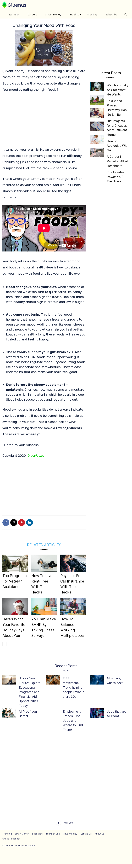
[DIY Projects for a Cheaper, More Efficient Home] (97, 113)
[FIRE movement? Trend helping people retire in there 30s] (53, 679)
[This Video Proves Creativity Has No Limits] (97, 100)
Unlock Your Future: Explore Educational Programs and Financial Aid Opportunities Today (29, 692)
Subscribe (111, 14)
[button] (125, 14)
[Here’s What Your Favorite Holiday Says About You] (15, 606)
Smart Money (53, 14)
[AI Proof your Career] (9, 713)
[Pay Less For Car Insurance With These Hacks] (73, 563)
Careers (32, 14)
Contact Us (86, 833)
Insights (74, 14)
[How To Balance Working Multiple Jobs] (73, 606)
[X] (13, 522)
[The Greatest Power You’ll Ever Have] (97, 152)
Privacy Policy (70, 833)
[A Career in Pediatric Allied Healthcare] (97, 139)
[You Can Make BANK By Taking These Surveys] (44, 606)
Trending (92, 14)
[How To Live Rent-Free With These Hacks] (44, 563)
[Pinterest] (21, 522)
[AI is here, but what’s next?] (97, 679)
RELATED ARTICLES (44, 545)
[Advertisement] (44, 121)
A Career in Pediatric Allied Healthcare (117, 161)
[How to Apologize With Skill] (97, 126)
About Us (99, 833)
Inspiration (13, 14)
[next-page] (10, 644)
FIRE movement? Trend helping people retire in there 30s (73, 687)
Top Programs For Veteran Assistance (14, 581)
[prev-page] (4, 644)
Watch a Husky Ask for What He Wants (117, 89)
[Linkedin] (29, 522)
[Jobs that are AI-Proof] (97, 713)
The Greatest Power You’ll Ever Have (116, 176)
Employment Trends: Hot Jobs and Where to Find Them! (73, 721)
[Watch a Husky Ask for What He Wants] (97, 86)
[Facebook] (5, 522)
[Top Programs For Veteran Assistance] (15, 563)
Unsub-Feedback (11, 838)
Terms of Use (53, 833)
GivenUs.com (37, 456)
